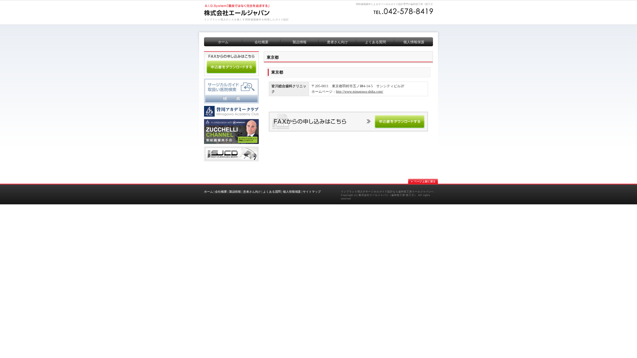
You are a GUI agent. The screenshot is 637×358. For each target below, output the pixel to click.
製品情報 (235, 191)
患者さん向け (252, 191)
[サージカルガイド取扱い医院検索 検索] (231, 80)
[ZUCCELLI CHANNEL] (231, 121)
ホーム (208, 191)
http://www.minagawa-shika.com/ (359, 91)
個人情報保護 (292, 191)
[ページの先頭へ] (423, 181)
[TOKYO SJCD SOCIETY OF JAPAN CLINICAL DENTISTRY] (231, 148)
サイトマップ (311, 191)
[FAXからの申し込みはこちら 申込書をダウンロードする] (348, 113)
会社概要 (221, 191)
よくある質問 (272, 191)
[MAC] (231, 107)
